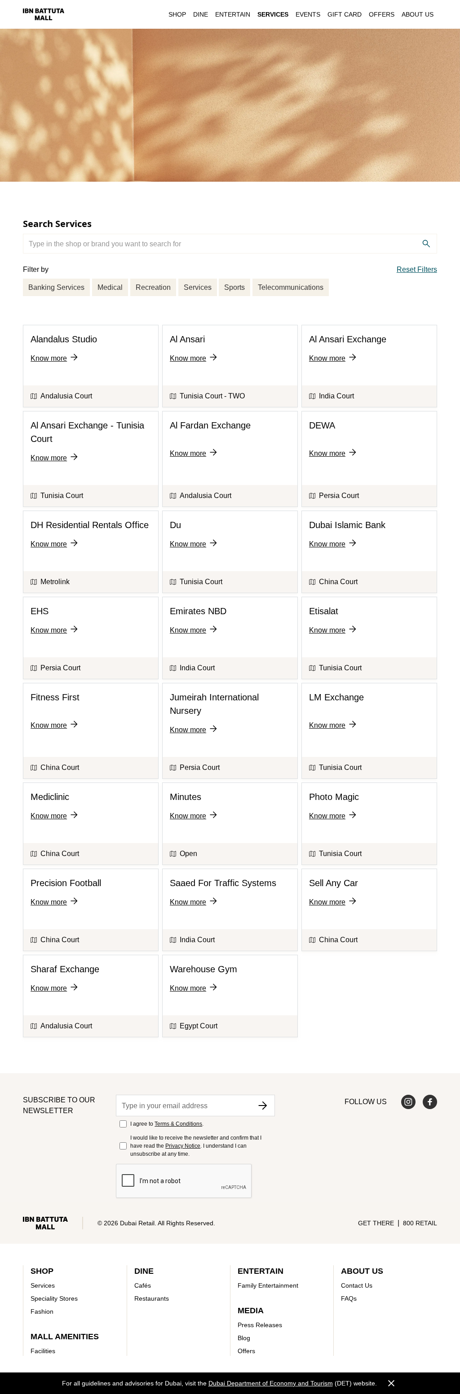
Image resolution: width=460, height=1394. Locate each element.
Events (308, 14)
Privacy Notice (182, 1146)
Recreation (153, 287)
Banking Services (56, 287)
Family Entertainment (268, 1285)
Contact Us (356, 1285)
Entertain (232, 14)
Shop (177, 14)
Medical (110, 287)
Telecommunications (290, 287)
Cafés (142, 1285)
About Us (417, 14)
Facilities (43, 1351)
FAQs (349, 1298)
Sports (234, 287)
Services (272, 14)
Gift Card (344, 14)
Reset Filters (417, 269)
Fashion (42, 1311)
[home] (43, 14)
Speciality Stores (54, 1298)
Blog (244, 1338)
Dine (200, 14)
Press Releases (260, 1324)
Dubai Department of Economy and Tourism (270, 1383)
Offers (381, 14)
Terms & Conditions (178, 1124)
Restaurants (151, 1298)
